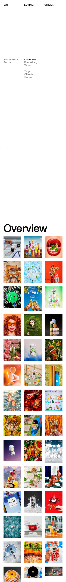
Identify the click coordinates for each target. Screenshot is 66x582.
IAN (6, 5)
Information (11, 59)
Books (7, 62)
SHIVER (49, 5)
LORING (29, 5)
